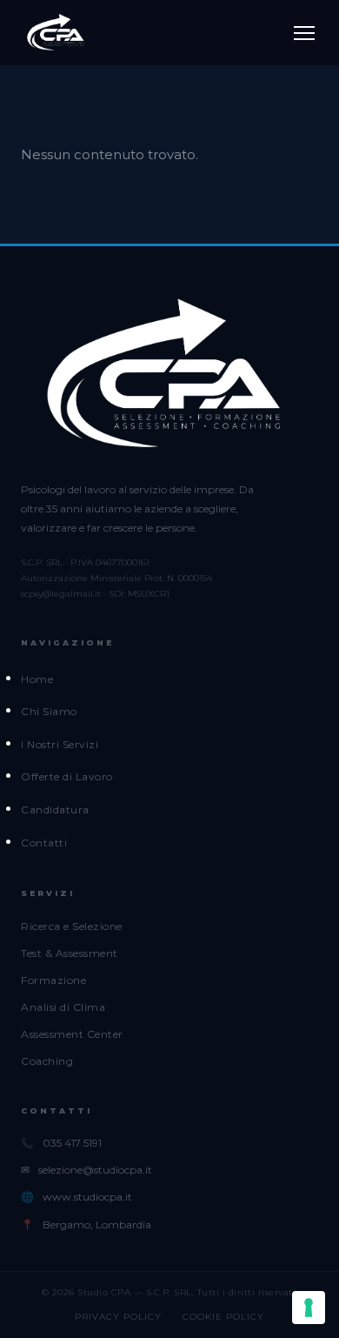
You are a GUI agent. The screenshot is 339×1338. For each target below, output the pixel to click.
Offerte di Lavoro (67, 776)
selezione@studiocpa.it (95, 1169)
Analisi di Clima (63, 1007)
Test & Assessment (69, 953)
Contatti (44, 842)
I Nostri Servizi (59, 744)
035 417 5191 (72, 1142)
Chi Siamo (49, 711)
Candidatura (55, 809)
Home (37, 679)
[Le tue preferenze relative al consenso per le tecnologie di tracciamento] (308, 1307)
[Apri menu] (304, 33)
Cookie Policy (223, 1316)
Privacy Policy (118, 1316)
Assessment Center (72, 1033)
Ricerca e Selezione (72, 926)
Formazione (53, 980)
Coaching (47, 1060)
